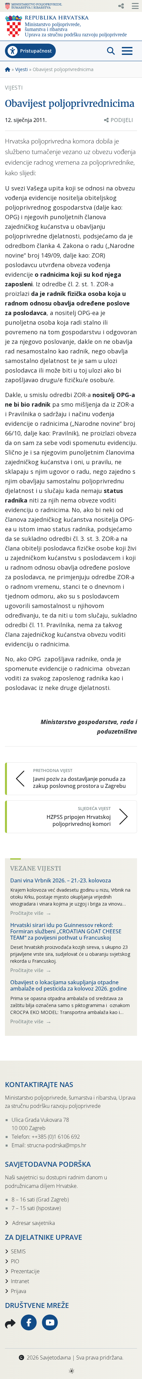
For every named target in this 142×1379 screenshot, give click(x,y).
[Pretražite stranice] (111, 51)
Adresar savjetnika (33, 1223)
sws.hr (71, 1370)
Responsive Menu (121, 6)
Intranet (20, 1281)
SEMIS (18, 1251)
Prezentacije (25, 1271)
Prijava (18, 1291)
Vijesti (21, 69)
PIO (15, 1261)
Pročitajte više (27, 913)
